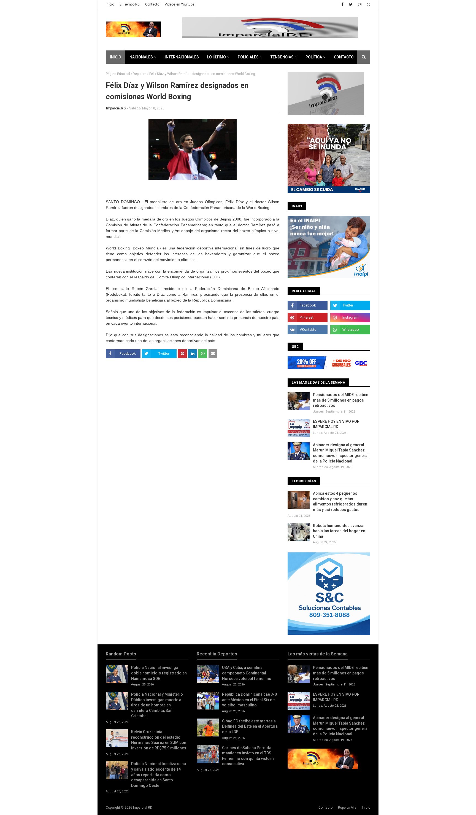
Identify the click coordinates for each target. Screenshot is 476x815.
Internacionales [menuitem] (182, 57)
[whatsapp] (368, 4)
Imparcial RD (116, 108)
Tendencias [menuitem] (282, 57)
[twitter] (351, 4)
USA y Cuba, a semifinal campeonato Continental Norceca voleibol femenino (246, 672)
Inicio (110, 4)
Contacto (152, 4)
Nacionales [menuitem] (141, 57)
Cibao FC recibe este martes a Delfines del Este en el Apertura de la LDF (250, 726)
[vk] (308, 329)
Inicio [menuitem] (115, 57)
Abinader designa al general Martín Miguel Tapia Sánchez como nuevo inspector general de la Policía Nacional (341, 453)
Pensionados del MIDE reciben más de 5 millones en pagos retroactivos (340, 400)
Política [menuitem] (313, 57)
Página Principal (118, 74)
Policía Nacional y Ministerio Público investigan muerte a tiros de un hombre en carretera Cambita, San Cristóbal (157, 705)
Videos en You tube (179, 4)
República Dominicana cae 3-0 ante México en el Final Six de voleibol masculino (249, 699)
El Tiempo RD (130, 4)
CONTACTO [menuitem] (344, 57)
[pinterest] (308, 317)
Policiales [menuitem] (248, 57)
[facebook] (342, 4)
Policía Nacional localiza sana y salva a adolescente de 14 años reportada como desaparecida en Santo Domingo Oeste (158, 774)
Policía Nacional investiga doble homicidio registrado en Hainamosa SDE (159, 672)
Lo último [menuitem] (216, 57)
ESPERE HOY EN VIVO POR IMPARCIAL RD (336, 424)
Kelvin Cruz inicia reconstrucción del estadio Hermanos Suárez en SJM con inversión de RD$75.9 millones (158, 740)
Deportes (140, 74)
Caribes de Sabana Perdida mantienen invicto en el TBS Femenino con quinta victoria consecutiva (248, 756)
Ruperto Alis (347, 807)
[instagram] (360, 4)
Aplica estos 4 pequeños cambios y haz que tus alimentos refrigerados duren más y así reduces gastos (340, 501)
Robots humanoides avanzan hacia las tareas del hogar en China (339, 531)
